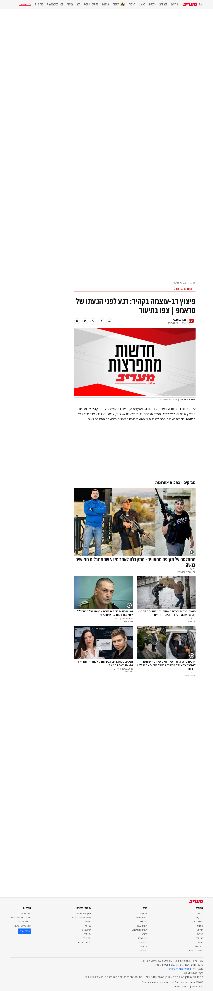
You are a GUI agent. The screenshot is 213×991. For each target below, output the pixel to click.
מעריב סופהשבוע (139, 929)
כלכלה (152, 4)
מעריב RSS (142, 925)
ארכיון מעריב (141, 942)
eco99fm (86, 929)
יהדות (200, 942)
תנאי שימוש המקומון (22, 925)
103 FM (87, 925)
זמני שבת (87, 938)
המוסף (144, 934)
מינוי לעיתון (142, 938)
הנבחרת (163, 4)
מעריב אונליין (179, 319)
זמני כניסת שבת (55, 4)
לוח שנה (39, 4)
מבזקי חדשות (179, 282)
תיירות (70, 4)
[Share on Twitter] (93, 321)
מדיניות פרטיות (24, 921)
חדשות (174, 4)
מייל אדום (143, 921)
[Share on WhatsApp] (85, 321)
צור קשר (143, 913)
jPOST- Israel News (81, 917)
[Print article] (77, 321)
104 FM (87, 934)
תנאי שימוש (26, 913)
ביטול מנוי (143, 950)
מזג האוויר (198, 946)
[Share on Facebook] (101, 321)
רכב (78, 4)
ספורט (142, 4)
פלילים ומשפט (91, 4)
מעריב (193, 282)
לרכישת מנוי (25, 4)
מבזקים (199, 917)
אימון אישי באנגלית (83, 913)
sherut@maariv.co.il (180, 968)
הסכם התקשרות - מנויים (20, 917)
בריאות (105, 4)
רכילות (116, 4)
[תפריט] (201, 4)
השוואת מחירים (84, 942)
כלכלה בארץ (197, 921)
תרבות (132, 4)
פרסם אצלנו (141, 917)
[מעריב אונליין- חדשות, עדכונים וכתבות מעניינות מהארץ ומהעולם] (189, 4)
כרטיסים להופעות (195, 950)
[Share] (109, 321)
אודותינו (143, 946)
